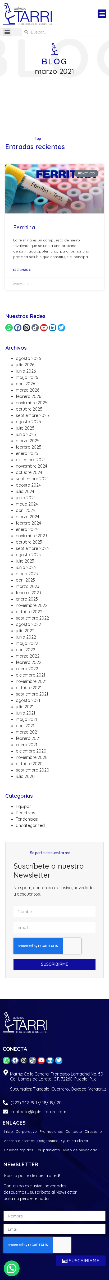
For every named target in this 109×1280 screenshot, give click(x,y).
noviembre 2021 (31, 681)
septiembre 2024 (32, 478)
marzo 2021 (27, 732)
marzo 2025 (27, 440)
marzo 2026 (27, 390)
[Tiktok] (35, 327)
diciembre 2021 (30, 675)
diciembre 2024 (31, 459)
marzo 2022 (27, 656)
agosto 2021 (28, 700)
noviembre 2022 (31, 605)
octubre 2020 (29, 763)
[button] (102, 13)
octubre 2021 (29, 687)
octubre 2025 (29, 409)
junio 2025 (26, 434)
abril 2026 (25, 383)
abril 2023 (25, 580)
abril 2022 (25, 649)
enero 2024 (27, 529)
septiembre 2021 (32, 694)
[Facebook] (17, 327)
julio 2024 (25, 491)
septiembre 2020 (32, 770)
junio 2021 (25, 713)
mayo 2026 (27, 377)
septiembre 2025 (32, 415)
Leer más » (22, 270)
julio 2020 (25, 776)
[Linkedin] (52, 327)
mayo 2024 (27, 504)
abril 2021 (25, 725)
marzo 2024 (27, 516)
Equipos (23, 806)
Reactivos (25, 812)
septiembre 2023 (32, 548)
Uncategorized (30, 825)
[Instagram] (26, 327)
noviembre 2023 (31, 535)
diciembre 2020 (31, 751)
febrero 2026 (28, 396)
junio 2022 (26, 637)
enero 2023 (27, 599)
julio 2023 (25, 561)
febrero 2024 (28, 523)
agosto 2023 (28, 554)
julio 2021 (25, 706)
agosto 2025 (28, 421)
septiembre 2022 (32, 618)
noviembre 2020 (32, 757)
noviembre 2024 (31, 466)
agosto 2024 (28, 485)
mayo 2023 (27, 573)
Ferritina (24, 227)
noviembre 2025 (31, 402)
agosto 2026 (28, 358)
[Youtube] (44, 327)
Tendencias (27, 819)
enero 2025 (27, 453)
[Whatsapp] (9, 327)
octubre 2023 (29, 542)
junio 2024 (26, 497)
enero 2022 (27, 668)
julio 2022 (25, 630)
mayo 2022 (27, 643)
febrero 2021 (28, 738)
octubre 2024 (29, 472)
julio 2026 (25, 364)
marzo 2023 (27, 586)
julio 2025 (25, 428)
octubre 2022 (29, 611)
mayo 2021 (26, 719)
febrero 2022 (28, 662)
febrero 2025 (28, 447)
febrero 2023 (28, 592)
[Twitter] (61, 327)
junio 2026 (26, 371)
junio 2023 (26, 567)
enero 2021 (26, 744)
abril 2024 (25, 510)
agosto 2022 (28, 624)
